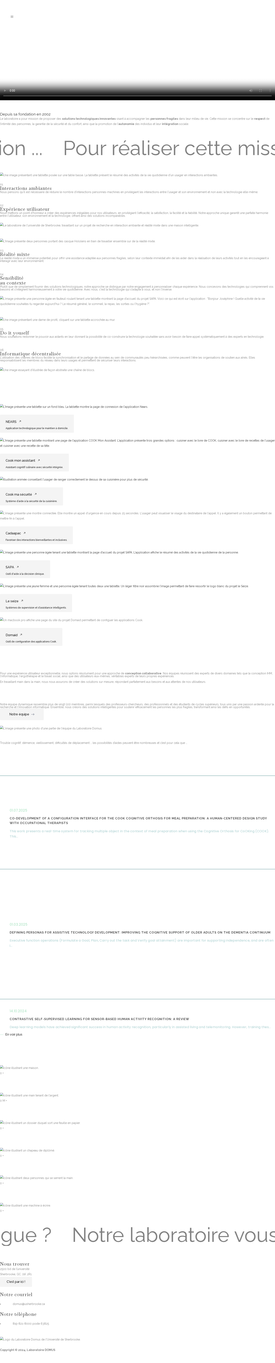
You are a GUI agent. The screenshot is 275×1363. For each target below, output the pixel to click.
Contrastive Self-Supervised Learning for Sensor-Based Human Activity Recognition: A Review (99, 1019)
